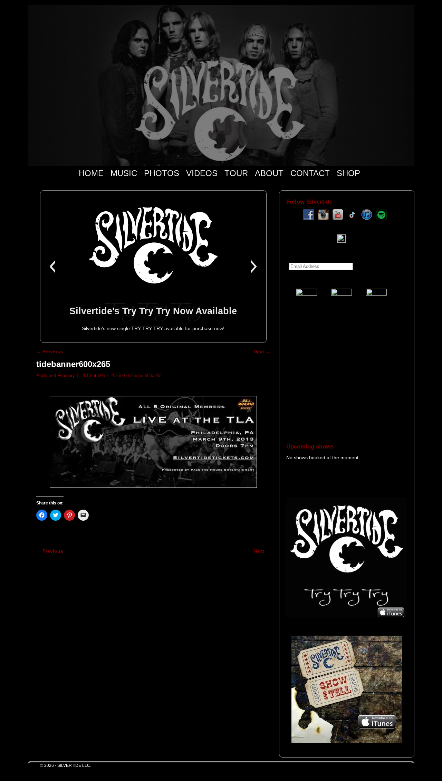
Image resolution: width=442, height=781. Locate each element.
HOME (91, 173)
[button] (52, 266)
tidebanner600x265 (143, 375)
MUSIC (123, 173)
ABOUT (269, 173)
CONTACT (310, 173)
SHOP (348, 173)
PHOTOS (161, 173)
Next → (261, 351)
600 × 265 (108, 375)
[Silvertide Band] (221, 85)
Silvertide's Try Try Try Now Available (153, 311)
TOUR (236, 173)
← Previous (49, 351)
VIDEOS (202, 173)
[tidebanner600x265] (153, 442)
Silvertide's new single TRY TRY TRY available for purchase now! (153, 328)
